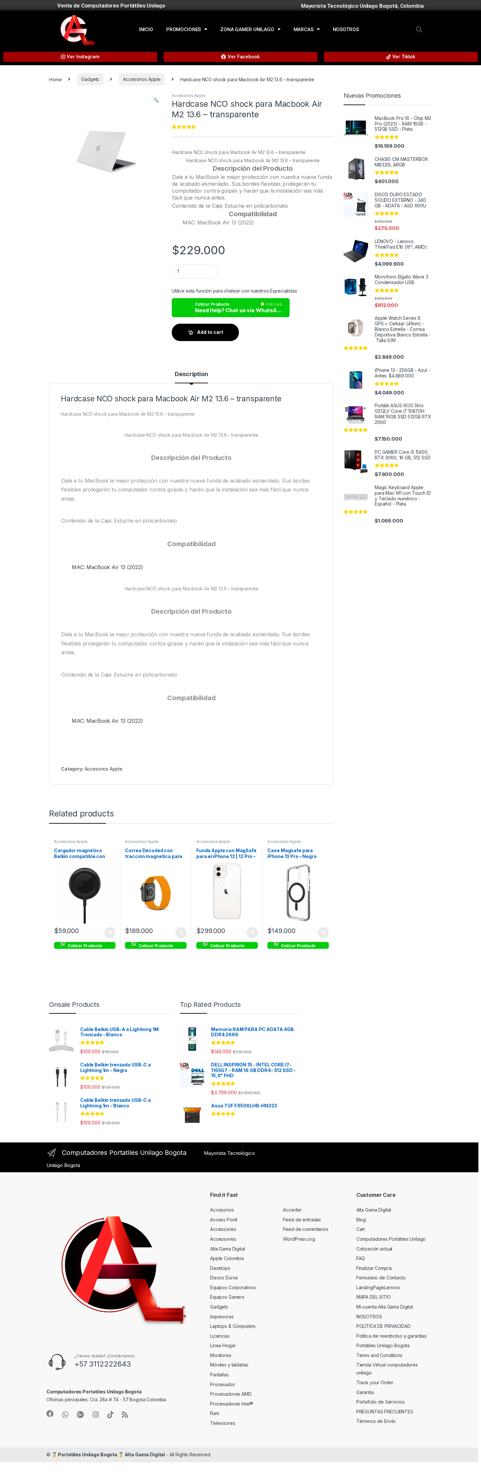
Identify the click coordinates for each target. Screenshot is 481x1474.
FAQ (360, 1258)
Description (191, 374)
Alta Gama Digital (227, 1249)
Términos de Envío (376, 1421)
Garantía (365, 1392)
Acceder (292, 1210)
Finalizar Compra (374, 1268)
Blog (361, 1219)
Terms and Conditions (379, 1355)
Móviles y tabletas (229, 1365)
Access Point (223, 1219)
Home (55, 79)
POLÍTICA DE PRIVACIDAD (383, 1326)
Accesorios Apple (142, 79)
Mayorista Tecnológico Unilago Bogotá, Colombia (362, 6)
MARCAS (303, 29)
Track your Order (374, 1382)
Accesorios (222, 1210)
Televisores (222, 1423)
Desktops (220, 1268)
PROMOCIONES (183, 29)
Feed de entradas (302, 1219)
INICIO (146, 29)
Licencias (220, 1336)
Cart (360, 1229)
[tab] (191, 377)
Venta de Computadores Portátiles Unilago (111, 5)
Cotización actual (374, 1249)
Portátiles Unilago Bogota (383, 1345)
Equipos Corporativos (233, 1287)
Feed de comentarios (305, 1229)
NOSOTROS (346, 29)
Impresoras (222, 1316)
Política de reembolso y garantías (391, 1336)
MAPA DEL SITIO (373, 1297)
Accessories (223, 1229)
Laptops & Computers (233, 1326)
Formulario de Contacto (381, 1277)
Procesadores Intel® (231, 1404)
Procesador (222, 1384)
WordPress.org (299, 1239)
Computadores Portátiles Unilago (391, 1239)
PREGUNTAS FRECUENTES (384, 1411)
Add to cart (210, 332)
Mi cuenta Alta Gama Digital (384, 1307)
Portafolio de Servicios (380, 1402)
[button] (419, 29)
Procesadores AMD (231, 1394)
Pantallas (219, 1374)
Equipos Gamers (227, 1297)
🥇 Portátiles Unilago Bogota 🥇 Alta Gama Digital (108, 1454)
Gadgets (90, 79)
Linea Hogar (223, 1345)
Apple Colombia (227, 1258)
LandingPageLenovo (378, 1287)
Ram (214, 1413)
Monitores (220, 1355)
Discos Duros (224, 1277)
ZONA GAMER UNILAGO (247, 29)
